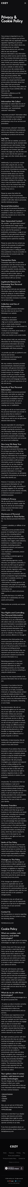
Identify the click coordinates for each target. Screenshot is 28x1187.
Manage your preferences (14, 1162)
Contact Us (22, 1158)
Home (4, 1153)
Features (11, 1153)
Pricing (18, 1153)
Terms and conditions (14, 1155)
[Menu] (25, 3)
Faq (24, 1153)
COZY (4, 3)
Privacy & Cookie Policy (9, 1158)
